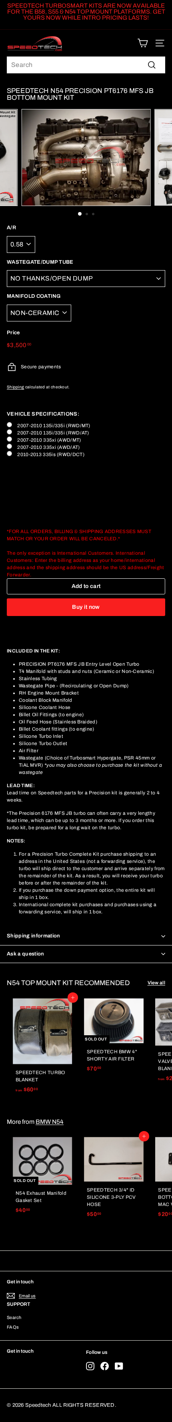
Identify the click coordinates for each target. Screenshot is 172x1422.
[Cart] (142, 43)
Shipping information (33, 936)
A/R (11, 227)
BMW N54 (50, 1121)
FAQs (13, 1327)
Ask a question (25, 954)
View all (156, 983)
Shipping (15, 387)
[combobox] (86, 65)
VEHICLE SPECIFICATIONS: (43, 414)
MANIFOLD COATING (34, 296)
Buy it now (86, 607)
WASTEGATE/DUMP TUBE (40, 262)
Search (14, 1317)
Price (13, 332)
